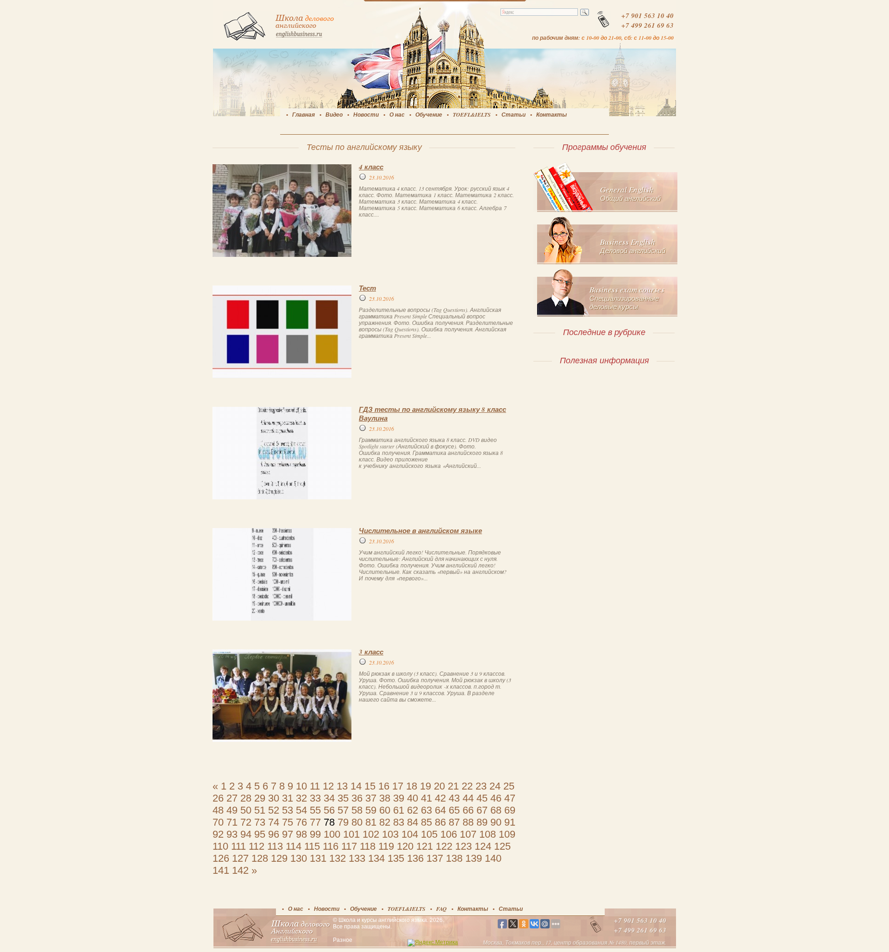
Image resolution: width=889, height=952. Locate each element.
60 (384, 810)
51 (259, 810)
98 (301, 834)
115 (312, 846)
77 (315, 822)
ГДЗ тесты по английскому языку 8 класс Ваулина (432, 413)
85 (426, 822)
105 (429, 834)
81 (370, 822)
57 (343, 810)
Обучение (428, 114)
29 (259, 798)
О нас (397, 114)
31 (287, 798)
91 (509, 822)
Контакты (551, 114)
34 (329, 798)
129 (279, 858)
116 (330, 846)
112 (256, 846)
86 (440, 822)
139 (473, 858)
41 (426, 798)
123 (463, 846)
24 (495, 786)
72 (245, 822)
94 (245, 834)
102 (371, 834)
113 (275, 846)
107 (468, 834)
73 (259, 822)
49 (232, 810)
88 (468, 822)
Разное (342, 940)
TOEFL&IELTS (472, 114)
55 (315, 810)
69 (509, 810)
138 (454, 858)
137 (434, 858)
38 (384, 798)
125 (502, 846)
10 (301, 786)
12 (328, 786)
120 (405, 846)
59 (370, 810)
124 (483, 846)
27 (232, 798)
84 (412, 822)
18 (411, 786)
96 (273, 834)
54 (301, 810)
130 (298, 858)
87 (454, 822)
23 (481, 786)
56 (329, 810)
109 (507, 834)
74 (273, 822)
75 (287, 822)
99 (315, 834)
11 (315, 786)
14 (356, 786)
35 (343, 798)
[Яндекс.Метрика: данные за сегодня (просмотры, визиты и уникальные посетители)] (432, 942)
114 (293, 846)
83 (398, 822)
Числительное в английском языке (420, 530)
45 (482, 798)
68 (495, 810)
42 (440, 798)
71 (232, 822)
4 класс (371, 167)
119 (386, 846)
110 (220, 846)
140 (493, 858)
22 (467, 786)
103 (390, 834)
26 (218, 798)
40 (412, 798)
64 (440, 810)
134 (376, 858)
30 (273, 798)
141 (221, 870)
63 (426, 810)
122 (444, 846)
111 (238, 846)
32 (301, 798)
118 (368, 846)
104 (409, 834)
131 (318, 858)
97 (287, 834)
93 (232, 834)
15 (370, 786)
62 (412, 810)
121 (424, 846)
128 (259, 858)
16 (383, 786)
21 (453, 786)
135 (396, 858)
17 (397, 786)
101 (351, 834)
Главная (303, 114)
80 (357, 822)
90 (495, 822)
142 (240, 870)
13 (342, 786)
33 (315, 798)
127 (240, 858)
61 (398, 810)
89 (482, 822)
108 (487, 834)
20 (439, 786)
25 (508, 786)
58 (357, 810)
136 (415, 858)
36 (357, 798)
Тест (367, 288)
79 (343, 822)
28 (245, 798)
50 (245, 810)
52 (273, 810)
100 (332, 834)
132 (337, 858)
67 (482, 810)
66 (468, 810)
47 (509, 798)
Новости (366, 114)
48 (218, 810)
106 (448, 834)
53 (287, 810)
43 (454, 798)
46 (495, 798)
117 (349, 846)
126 (221, 858)
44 (468, 798)
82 (384, 822)
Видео (334, 114)
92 (218, 834)
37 (370, 798)
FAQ (441, 909)
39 (398, 798)
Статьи (513, 114)
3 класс (371, 652)
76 (301, 822)
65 (454, 810)
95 (259, 834)
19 (425, 786)
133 (357, 858)
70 (218, 822)
